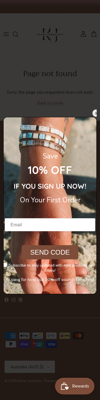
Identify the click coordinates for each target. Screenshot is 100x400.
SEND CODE (50, 252)
